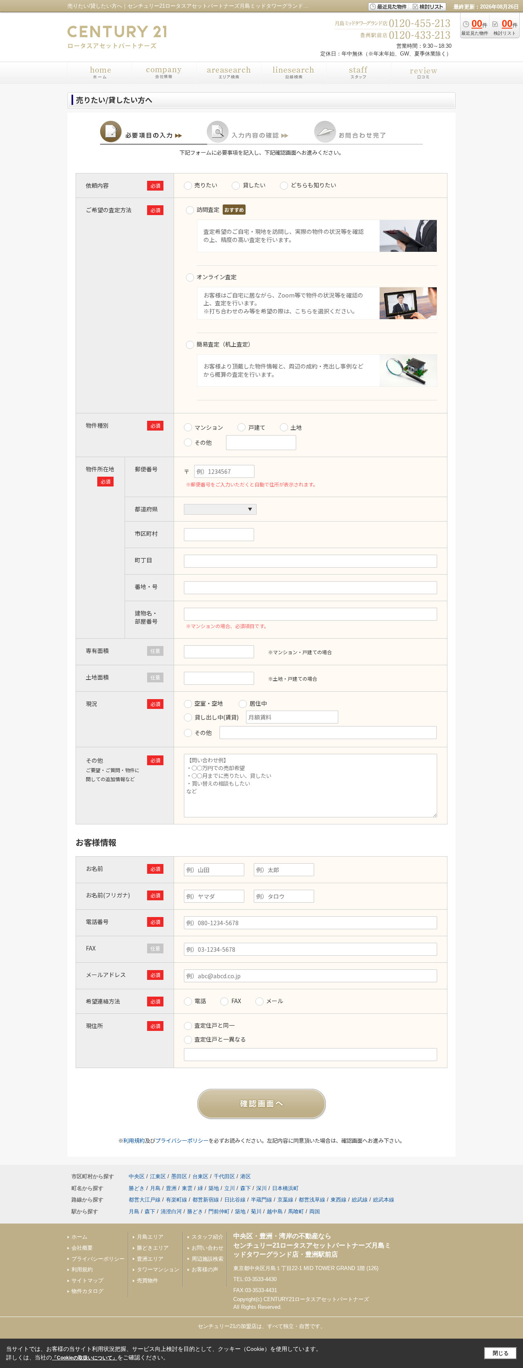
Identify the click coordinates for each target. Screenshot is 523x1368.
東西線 (338, 1200)
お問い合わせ (208, 1248)
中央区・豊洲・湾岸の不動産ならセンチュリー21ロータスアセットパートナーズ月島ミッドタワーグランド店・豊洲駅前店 (312, 1245)
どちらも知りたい (313, 185)
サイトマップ (87, 1280)
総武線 (360, 1200)
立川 (229, 1188)
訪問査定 (208, 209)
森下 (245, 1188)
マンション (208, 427)
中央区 (137, 1176)
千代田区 (224, 1176)
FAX (236, 1001)
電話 (200, 1001)
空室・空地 (208, 703)
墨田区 (179, 1176)
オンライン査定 (217, 277)
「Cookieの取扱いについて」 (84, 1358)
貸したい (254, 185)
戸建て (257, 427)
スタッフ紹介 (208, 1237)
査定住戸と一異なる (220, 1039)
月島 (155, 1188)
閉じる (501, 1353)
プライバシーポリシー (181, 1140)
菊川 (256, 1211)
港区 (245, 1176)
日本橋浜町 (285, 1188)
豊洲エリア (150, 1259)
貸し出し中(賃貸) (217, 717)
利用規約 (134, 1140)
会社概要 (82, 1248)
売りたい (205, 185)
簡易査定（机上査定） (225, 344)
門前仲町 (219, 1211)
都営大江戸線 (145, 1200)
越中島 (275, 1211)
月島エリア (150, 1237)
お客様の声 (205, 1269)
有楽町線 (176, 1200)
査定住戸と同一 (214, 1025)
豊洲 (171, 1188)
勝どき (137, 1188)
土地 (296, 427)
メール (274, 1001)
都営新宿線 (205, 1200)
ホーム (79, 1237)
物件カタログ (87, 1291)
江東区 (158, 1176)
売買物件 (147, 1280)
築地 (213, 1188)
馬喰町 (296, 1211)
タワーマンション (158, 1269)
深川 (261, 1188)
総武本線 (383, 1200)
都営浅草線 (312, 1200)
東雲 (187, 1188)
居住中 (258, 703)
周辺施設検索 (208, 1259)
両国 (314, 1211)
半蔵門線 (261, 1200)
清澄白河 (171, 1211)
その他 (203, 442)
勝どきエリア (153, 1248)
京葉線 (285, 1200)
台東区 (200, 1176)
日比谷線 (235, 1200)
